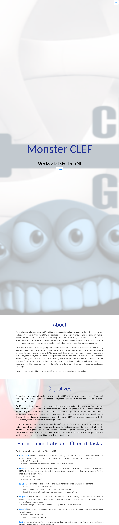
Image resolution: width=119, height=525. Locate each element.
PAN (21, 522)
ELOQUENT (23, 468)
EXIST (21, 483)
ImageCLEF (23, 496)
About (59, 169)
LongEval (23, 509)
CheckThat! (24, 455)
